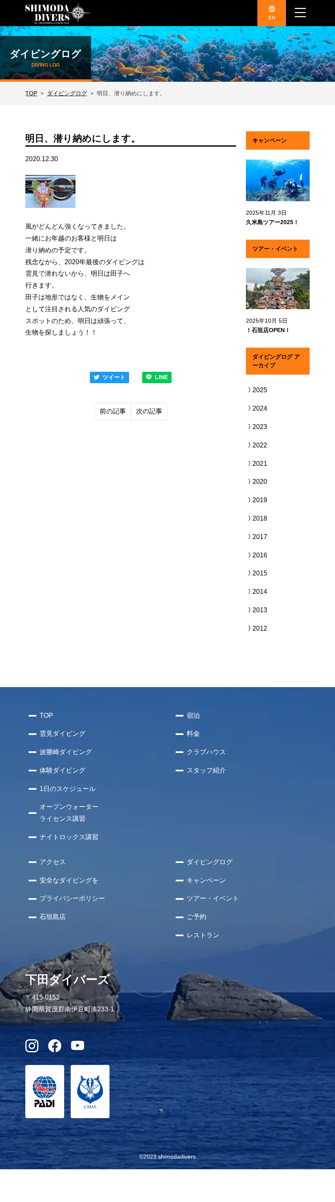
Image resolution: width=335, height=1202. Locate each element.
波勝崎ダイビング (66, 751)
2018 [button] (259, 518)
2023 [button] (259, 426)
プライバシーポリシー (72, 898)
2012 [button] (259, 628)
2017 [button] (259, 536)
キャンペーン (206, 880)
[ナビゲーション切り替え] (300, 13)
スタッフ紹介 (206, 770)
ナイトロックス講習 (69, 837)
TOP (31, 93)
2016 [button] (259, 555)
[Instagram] (31, 1048)
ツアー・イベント (213, 898)
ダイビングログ (67, 93)
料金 (193, 733)
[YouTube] (77, 1048)
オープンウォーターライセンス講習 (69, 812)
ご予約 (196, 916)
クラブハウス (206, 751)
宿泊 (193, 715)
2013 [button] (259, 610)
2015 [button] (259, 573)
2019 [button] (259, 500)
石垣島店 (53, 916)
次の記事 (149, 411)
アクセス (53, 861)
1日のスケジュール (68, 788)
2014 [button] (259, 591)
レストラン (203, 935)
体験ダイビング (62, 770)
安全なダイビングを (69, 880)
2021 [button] (259, 463)
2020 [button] (259, 481)
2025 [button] (259, 389)
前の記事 (113, 411)
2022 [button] (259, 445)
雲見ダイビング (62, 733)
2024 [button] (259, 408)
